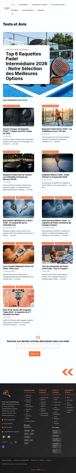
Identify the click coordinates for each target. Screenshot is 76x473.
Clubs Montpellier (57, 413)
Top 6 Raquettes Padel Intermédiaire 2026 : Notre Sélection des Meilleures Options (26, 66)
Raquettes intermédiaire (29, 405)
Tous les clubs (56, 398)
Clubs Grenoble (56, 422)
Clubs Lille (57, 405)
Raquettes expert (28, 410)
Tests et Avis (9, 197)
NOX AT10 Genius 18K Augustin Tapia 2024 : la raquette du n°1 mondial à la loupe (17, 312)
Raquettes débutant (28, 401)
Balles (27, 418)
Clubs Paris (57, 402)
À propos (48, 460)
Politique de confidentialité (21, 460)
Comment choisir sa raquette (43, 404)
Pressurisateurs (30, 421)
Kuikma (26, 440)
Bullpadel (27, 430)
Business (14, 10)
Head (31, 433)
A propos (40, 10)
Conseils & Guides (70, 411)
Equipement (23, 4)
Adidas (26, 433)
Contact (41, 460)
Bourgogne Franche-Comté (56, 445)
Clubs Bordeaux (56, 408)
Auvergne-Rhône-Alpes (56, 439)
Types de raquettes (43, 410)
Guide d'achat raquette (44, 398)
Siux (31, 440)
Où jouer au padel (58, 4)
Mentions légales (7, 460)
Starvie (26, 443)
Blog (13, 4)
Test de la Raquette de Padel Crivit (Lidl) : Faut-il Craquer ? (55, 267)
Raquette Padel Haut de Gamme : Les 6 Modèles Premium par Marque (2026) (18, 177)
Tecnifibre (27, 437)
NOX (33, 430)
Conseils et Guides (39, 4)
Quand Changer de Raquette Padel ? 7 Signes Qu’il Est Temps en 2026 (17, 131)
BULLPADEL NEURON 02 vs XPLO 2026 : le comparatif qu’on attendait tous (18, 222)
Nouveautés (70, 407)
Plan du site (34, 460)
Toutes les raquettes (28, 396)
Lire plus (15, 144)
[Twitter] (4, 437)
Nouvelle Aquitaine (55, 431)
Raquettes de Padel (11, 106)
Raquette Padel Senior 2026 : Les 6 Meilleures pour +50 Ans (57, 130)
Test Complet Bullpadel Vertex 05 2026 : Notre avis (18, 267)
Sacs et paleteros (28, 415)
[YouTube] (9, 437)
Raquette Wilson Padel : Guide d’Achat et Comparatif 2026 (55, 176)
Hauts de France (55, 451)
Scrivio (43, 469)
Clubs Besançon (56, 418)
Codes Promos (27, 10)
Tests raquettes (69, 404)
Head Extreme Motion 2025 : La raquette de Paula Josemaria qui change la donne (56, 222)
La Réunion (56, 435)
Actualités (70, 400)
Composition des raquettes (44, 414)
